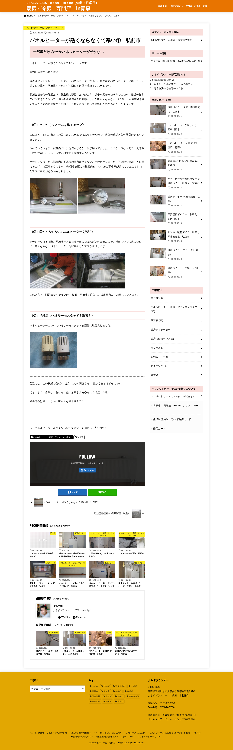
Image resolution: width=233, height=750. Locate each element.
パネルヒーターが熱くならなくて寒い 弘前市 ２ (64, 427)
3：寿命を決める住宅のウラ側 (166, 88)
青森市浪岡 (134, 696)
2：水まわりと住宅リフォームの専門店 (171, 84)
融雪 (155, 375)
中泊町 (107, 686)
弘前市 (80, 437)
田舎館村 (96, 696)
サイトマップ (129, 736)
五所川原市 (120, 686)
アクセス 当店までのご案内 (108, 732)
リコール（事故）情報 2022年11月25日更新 (175, 61)
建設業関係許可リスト (107, 736)
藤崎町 (109, 696)
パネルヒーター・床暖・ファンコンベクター (44, 28)
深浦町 (130, 691)
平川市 (95, 691)
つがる (95, 686)
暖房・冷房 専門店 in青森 (58, 8)
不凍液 (157, 320)
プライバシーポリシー (150, 736)
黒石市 (120, 701)
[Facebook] (87, 470)
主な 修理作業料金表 (81, 732)
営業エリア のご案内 (135, 732)
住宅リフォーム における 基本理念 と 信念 (169, 732)
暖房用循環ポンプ (162, 338)
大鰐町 (134, 686)
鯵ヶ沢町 (96, 701)
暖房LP (197, 732)
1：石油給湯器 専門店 (162, 79)
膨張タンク (159, 366)
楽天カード (159, 428)
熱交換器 (157, 348)
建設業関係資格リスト (82, 736)
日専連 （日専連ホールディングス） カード (174, 407)
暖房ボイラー (160, 329)
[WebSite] (64, 617)
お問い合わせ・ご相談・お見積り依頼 (189, 6)
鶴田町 (109, 701)
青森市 (120, 696)
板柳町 (118, 691)
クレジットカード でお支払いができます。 (174, 396)
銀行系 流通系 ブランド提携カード (172, 419)
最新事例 (162, 6)
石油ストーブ (160, 357)
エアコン (157, 298)
